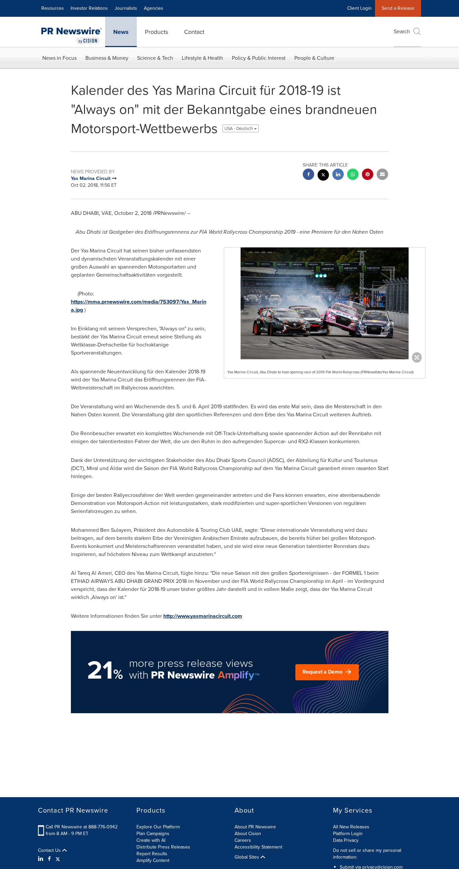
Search (402, 31)
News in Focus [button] (59, 58)
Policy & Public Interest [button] (259, 58)
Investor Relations (89, 8)
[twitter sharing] (323, 175)
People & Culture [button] (314, 58)
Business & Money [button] (106, 58)
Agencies (153, 8)
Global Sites (247, 857)
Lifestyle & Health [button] (202, 58)
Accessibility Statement (258, 847)
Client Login (359, 8)
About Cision (248, 833)
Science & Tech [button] (155, 58)
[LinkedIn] (41, 859)
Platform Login (348, 833)
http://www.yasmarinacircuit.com (202, 616)
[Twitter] (58, 859)
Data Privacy (346, 840)
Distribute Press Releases (163, 847)
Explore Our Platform (158, 826)
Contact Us (50, 850)
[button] (324, 303)
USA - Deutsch (239, 128)
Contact (194, 32)
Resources (52, 8)
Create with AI (150, 840)
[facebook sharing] (308, 175)
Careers (243, 840)
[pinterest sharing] (367, 175)
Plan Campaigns (152, 833)
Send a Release (398, 8)
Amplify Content (152, 860)
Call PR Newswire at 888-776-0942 (82, 826)
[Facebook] (49, 859)
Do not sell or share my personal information (367, 854)
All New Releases (351, 826)
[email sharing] (382, 175)
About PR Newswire (255, 826)
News (121, 32)
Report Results (151, 853)
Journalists (126, 8)
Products (156, 32)
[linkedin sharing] (338, 175)
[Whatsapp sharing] (353, 175)
